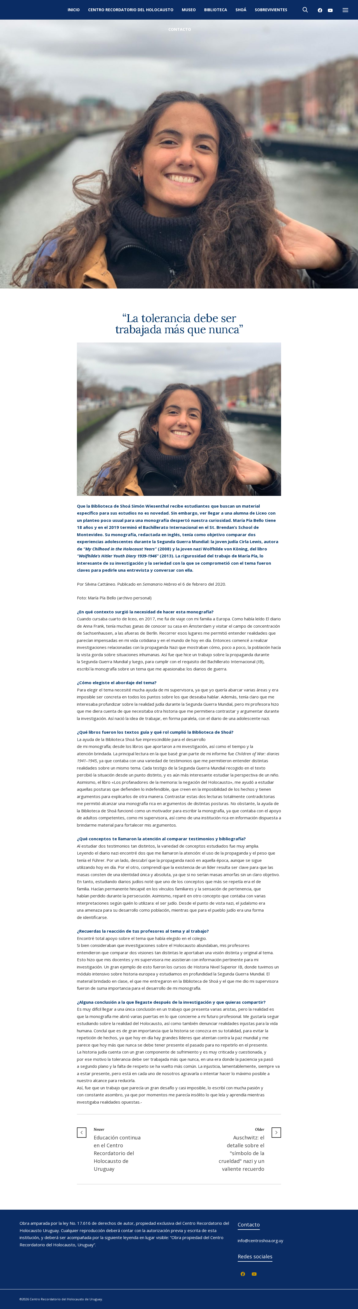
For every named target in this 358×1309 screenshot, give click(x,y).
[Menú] (345, 10)
